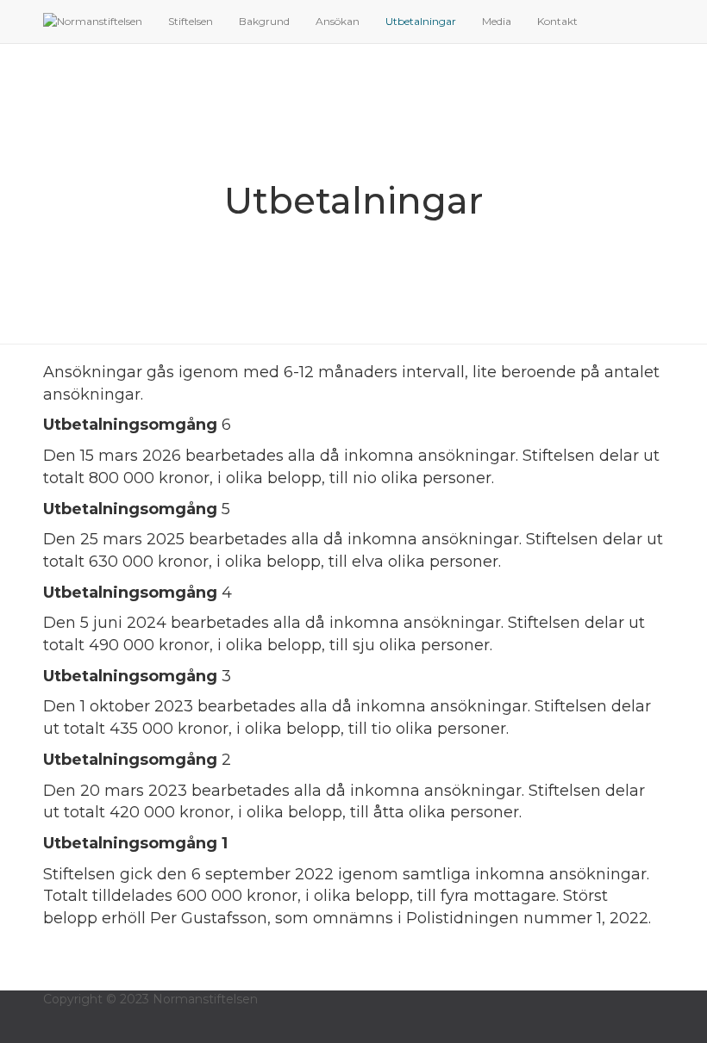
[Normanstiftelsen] (92, 21)
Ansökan (338, 21)
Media (496, 21)
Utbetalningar (420, 21)
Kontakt (557, 21)
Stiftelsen (190, 21)
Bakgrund (264, 21)
